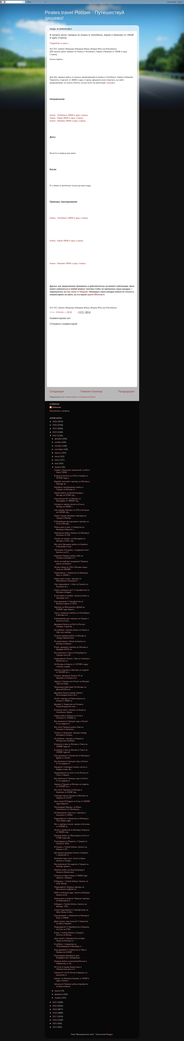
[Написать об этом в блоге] (81, 312)
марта (58, 991)
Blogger (109, 1034)
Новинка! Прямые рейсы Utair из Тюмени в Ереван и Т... (68, 557)
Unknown (56, 407)
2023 (55, 432)
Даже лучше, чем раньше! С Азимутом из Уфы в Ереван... (71, 922)
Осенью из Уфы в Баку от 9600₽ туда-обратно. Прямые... (71, 877)
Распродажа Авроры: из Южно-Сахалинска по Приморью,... (68, 808)
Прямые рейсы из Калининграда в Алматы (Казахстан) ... (69, 871)
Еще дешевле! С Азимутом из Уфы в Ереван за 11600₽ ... (70, 951)
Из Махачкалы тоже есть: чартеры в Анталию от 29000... (70, 814)
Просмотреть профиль (60, 411)
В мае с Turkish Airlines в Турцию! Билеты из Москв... (69, 934)
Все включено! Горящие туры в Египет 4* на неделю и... (71, 722)
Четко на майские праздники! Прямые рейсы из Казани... (71, 562)
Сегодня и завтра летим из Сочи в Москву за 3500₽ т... (69, 505)
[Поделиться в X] (84, 312)
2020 (55, 1006)
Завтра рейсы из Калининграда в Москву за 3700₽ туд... (68, 494)
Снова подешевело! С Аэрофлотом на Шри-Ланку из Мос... (71, 911)
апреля (58, 467)
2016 (55, 1020)
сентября (59, 449)
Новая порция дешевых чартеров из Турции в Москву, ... (70, 517)
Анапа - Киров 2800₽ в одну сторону (66, 241)
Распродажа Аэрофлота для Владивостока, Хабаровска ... (68, 957)
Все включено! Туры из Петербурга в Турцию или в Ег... (70, 654)
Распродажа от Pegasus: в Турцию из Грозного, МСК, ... (70, 842)
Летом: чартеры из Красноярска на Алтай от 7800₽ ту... (69, 699)
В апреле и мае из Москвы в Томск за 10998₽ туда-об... (70, 745)
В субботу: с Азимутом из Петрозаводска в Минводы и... (68, 945)
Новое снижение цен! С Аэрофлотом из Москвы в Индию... (71, 591)
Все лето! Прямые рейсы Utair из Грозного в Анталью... (68, 728)
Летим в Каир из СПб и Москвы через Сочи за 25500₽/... (70, 568)
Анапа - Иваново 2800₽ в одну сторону (68, 121)
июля (57, 456)
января (58, 998)
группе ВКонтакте (96, 295)
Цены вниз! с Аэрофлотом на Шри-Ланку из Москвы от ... (69, 939)
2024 (55, 429)
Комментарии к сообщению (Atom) (80, 397)
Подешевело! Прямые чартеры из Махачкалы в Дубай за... (69, 888)
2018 (55, 1013)
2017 (55, 1016)
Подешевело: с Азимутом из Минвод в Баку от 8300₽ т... (71, 574)
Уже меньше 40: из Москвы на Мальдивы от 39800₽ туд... (67, 500)
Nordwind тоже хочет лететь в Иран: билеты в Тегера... (70, 859)
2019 (55, 1009)
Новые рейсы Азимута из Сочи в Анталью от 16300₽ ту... (68, 717)
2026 (55, 422)
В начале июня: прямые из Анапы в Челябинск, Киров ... (70, 711)
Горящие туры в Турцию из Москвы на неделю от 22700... (71, 797)
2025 (55, 425)
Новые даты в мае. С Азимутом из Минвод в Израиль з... (69, 528)
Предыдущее (126, 391)
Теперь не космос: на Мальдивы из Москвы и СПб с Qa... (69, 540)
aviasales (111, 83)
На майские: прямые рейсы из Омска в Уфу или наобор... (71, 631)
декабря (59, 439)
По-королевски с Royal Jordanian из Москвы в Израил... (70, 642)
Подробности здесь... (60, 43)
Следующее (57, 391)
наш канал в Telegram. (78, 292)
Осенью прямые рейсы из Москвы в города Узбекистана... (70, 637)
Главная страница (91, 391)
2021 (55, 1002)
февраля (59, 994)
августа (58, 453)
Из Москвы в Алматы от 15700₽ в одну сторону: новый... (71, 665)
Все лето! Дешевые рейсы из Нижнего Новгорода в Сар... (71, 545)
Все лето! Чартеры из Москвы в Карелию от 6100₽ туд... (68, 791)
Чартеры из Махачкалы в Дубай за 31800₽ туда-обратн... (69, 608)
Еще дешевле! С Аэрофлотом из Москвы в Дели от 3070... (68, 602)
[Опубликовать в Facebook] (87, 312)
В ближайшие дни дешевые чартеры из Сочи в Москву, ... (71, 522)
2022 (55, 436)
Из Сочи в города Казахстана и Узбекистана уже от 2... (67, 968)
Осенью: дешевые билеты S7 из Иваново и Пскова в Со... (68, 677)
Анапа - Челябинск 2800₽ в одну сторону (69, 218)
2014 (55, 1027)
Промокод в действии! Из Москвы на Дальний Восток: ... (70, 688)
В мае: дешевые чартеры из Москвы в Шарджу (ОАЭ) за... (71, 648)
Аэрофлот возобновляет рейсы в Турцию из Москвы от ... (68, 488)
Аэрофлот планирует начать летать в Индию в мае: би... (70, 768)
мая (57, 463)
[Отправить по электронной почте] (79, 312)
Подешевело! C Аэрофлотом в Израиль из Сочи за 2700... (71, 928)
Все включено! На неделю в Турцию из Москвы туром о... (71, 865)
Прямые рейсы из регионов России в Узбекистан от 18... (70, 962)
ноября (58, 442)
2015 (55, 1023)
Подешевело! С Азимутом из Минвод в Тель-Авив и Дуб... (71, 820)
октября (58, 446)
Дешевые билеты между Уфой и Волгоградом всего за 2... (68, 694)
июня (57, 460)
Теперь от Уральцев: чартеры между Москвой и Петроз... (70, 734)
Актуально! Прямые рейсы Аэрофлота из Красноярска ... (71, 985)
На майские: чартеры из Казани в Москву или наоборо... (69, 740)
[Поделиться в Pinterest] (89, 312)
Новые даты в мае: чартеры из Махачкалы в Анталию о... (67, 580)
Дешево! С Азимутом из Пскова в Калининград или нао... (68, 705)
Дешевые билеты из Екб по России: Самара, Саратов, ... (69, 625)
